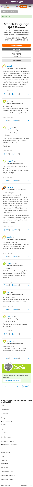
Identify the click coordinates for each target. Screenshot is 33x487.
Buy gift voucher (6, 437)
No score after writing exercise (16, 139)
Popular (16, 52)
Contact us (4, 460)
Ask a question (16, 45)
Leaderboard (5, 409)
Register (3, 425)
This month (16, 54)
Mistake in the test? (15, 324)
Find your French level (12, 380)
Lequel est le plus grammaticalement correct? (16, 207)
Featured (16, 49)
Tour (2, 405)
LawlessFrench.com (7, 471)
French (4, 11)
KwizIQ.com (4, 467)
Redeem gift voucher (7, 441)
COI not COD (16, 273)
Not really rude (15, 109)
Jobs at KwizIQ (5, 452)
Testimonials (4, 414)
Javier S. (10, 317)
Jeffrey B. (10, 188)
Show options (16, 60)
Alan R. (9, 237)
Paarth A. (10, 161)
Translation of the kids (16, 245)
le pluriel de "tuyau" (15, 348)
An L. (8, 101)
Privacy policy (5, 485)
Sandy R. (10, 128)
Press (2, 456)
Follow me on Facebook (8, 475)
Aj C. (8, 292)
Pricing (3, 418)
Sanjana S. (10, 264)
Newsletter (4, 433)
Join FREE (23, 6)
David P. (9, 341)
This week (16, 56)
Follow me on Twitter (7, 479)
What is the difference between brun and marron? (16, 169)
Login (2, 429)
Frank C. (10, 66)
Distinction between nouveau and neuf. (16, 78)
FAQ (2, 448)
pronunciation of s (16, 300)
